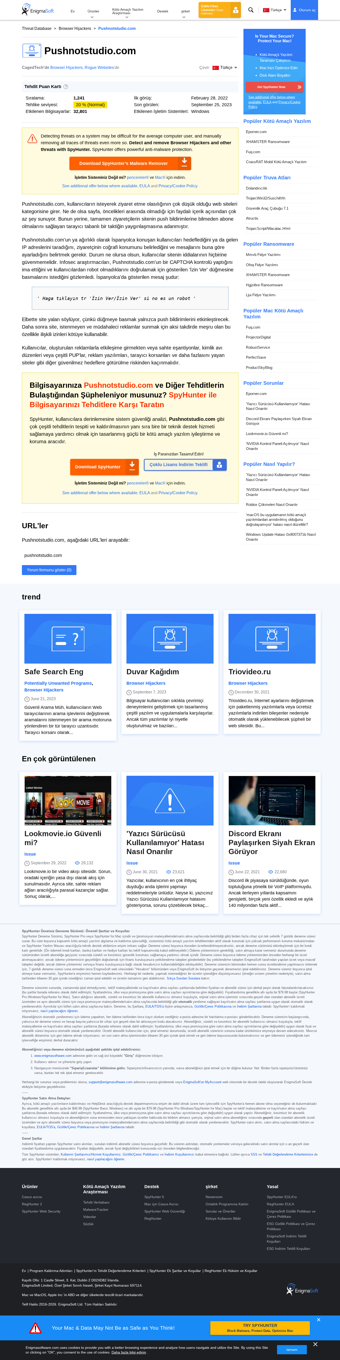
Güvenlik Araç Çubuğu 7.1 (267, 208)
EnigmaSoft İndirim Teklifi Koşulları (286, 1238)
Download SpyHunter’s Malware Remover (123, 163)
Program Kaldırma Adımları (51, 1271)
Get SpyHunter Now (271, 87)
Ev (73, 11)
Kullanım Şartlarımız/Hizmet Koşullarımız (91, 1154)
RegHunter (153, 1218)
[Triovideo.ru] (272, 639)
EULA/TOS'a (154, 1006)
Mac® (160, 177)
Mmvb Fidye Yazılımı (263, 254)
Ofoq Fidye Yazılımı (262, 265)
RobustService (258, 347)
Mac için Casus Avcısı (161, 1204)
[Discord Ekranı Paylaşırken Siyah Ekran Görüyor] (272, 801)
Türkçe (276, 10)
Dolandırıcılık (256, 188)
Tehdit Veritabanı (96, 1202)
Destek (162, 11)
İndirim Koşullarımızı (179, 1154)
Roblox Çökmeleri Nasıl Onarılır (272, 504)
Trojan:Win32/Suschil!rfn (265, 198)
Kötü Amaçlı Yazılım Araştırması (127, 11)
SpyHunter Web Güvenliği (164, 1211)
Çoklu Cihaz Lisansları (212, 9)
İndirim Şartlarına (249, 1006)
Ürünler (93, 11)
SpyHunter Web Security (41, 1211)
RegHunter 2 (32, 1204)
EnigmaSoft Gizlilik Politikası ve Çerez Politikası (291, 1213)
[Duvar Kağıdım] (170, 639)
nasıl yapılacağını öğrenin (59, 1011)
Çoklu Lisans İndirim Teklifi (179, 464)
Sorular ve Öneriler (220, 1211)
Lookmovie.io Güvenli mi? (267, 434)
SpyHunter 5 (154, 1197)
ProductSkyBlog (259, 367)
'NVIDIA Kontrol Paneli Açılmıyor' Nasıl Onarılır (277, 446)
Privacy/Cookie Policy (178, 186)
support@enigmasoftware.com (110, 1082)
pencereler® (138, 177)
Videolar (89, 1217)
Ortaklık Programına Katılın (227, 1204)
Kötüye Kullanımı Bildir (223, 1218)
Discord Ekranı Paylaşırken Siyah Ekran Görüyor (279, 421)
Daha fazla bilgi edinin (129, 1352)
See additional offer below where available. (100, 186)
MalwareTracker (96, 1210)
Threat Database (37, 28)
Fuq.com (253, 152)
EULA (144, 186)
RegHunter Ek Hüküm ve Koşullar (231, 1271)
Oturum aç (307, 10)
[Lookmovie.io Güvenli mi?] (68, 801)
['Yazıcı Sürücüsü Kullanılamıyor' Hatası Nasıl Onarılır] (170, 801)
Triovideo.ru (249, 672)
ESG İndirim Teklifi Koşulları (288, 1249)
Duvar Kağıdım (152, 672)
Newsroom (214, 1197)
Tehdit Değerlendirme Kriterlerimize (288, 1154)
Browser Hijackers (75, 28)
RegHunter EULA (280, 1204)
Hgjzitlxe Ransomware (264, 285)
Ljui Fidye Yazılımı (261, 295)
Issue (30, 854)
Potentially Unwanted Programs (58, 683)
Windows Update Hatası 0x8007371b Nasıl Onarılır (281, 536)
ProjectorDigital (258, 337)
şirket (185, 11)
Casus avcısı (32, 1197)
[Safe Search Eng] (68, 639)
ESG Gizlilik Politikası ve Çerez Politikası (291, 1226)
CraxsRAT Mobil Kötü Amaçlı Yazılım (276, 162)
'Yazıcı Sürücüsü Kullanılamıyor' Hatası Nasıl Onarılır (278, 406)
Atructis (252, 218)
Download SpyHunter (97, 466)
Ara (250, 9)
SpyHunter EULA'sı (282, 1197)
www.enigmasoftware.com (53, 1056)
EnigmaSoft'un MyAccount (202, 1082)
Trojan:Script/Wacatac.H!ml (268, 228)
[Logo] (38, 10)
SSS (254, 1154)
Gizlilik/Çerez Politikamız (141, 1154)
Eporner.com (256, 132)
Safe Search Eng (53, 672)
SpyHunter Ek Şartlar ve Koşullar (175, 1271)
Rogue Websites (99, 67)
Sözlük (88, 1224)
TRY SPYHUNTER (260, 1328)
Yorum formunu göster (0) (49, 570)
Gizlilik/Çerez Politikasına (212, 1006)
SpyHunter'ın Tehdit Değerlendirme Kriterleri (111, 1271)
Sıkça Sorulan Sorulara (183, 978)
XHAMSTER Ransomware (268, 142)
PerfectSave (256, 357)
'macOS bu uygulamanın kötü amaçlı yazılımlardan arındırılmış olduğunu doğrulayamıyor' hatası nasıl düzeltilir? (277, 520)
